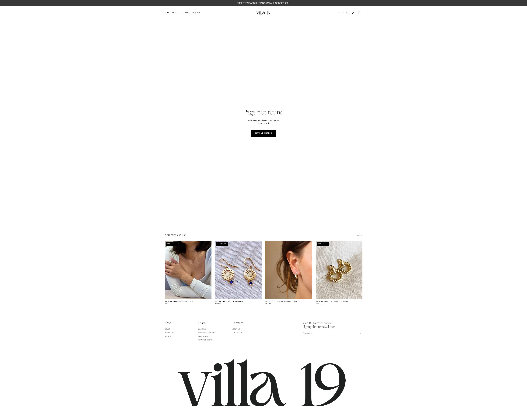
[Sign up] (360, 333)
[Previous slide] (169, 270)
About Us (236, 329)
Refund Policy (204, 336)
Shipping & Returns (206, 333)
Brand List (169, 333)
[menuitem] (167, 13)
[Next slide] (207, 270)
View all (359, 235)
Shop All (169, 336)
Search (168, 329)
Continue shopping (263, 133)
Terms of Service (205, 340)
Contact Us (237, 333)
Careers (202, 329)
